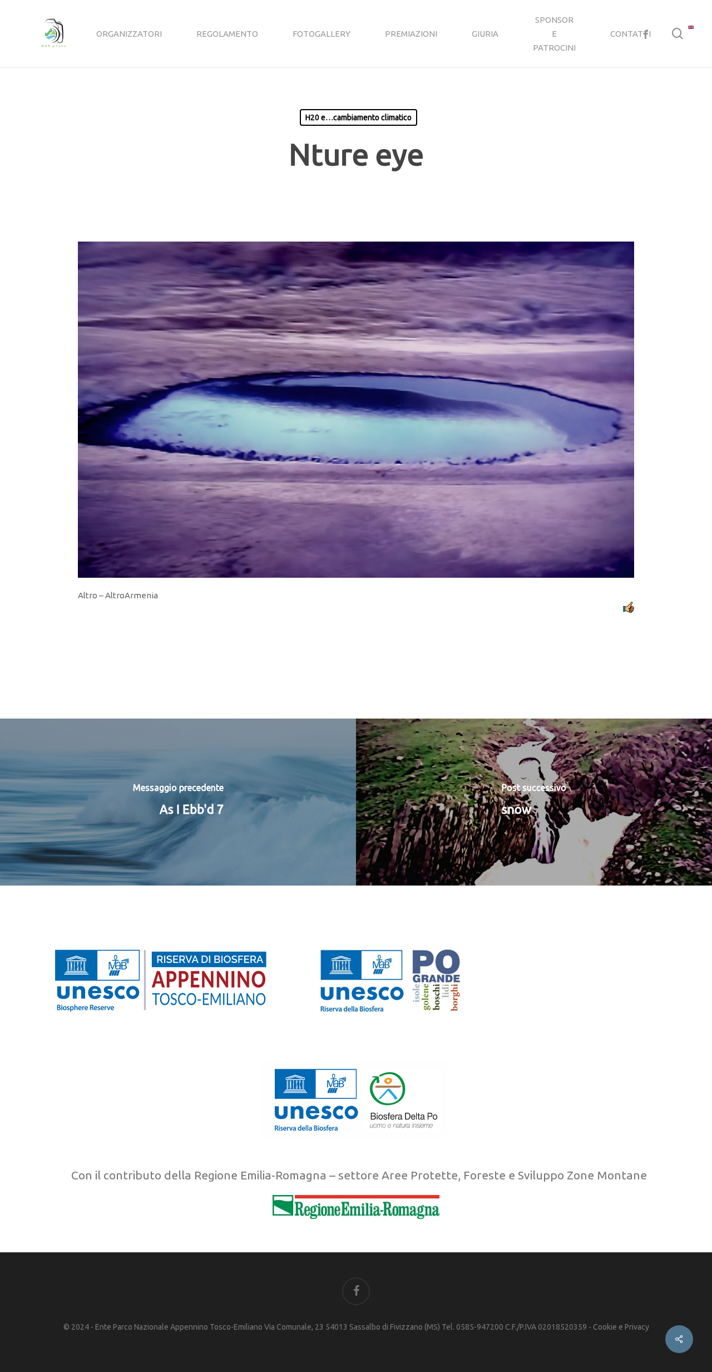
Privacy (637, 1326)
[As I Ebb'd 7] (178, 802)
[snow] (534, 802)
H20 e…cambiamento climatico (358, 117)
